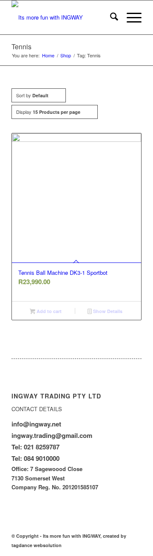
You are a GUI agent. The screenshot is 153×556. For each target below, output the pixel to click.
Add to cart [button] (48, 311)
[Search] (110, 17)
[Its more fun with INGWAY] (63, 17)
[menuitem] (110, 17)
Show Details (107, 311)
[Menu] (130, 17)
